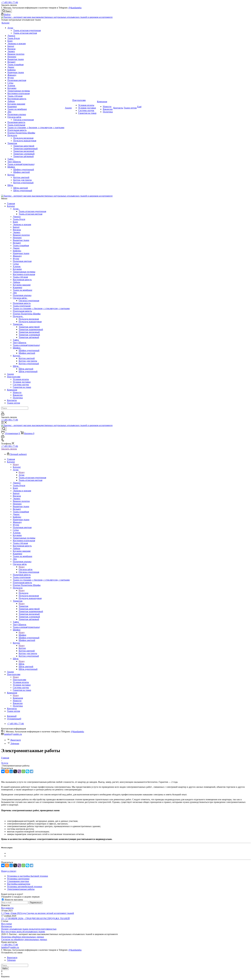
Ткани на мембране (22, 290)
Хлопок (17, 266)
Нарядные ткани (21, 253)
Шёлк (16, 366)
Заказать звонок (9, 449)
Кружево (17, 269)
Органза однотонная (29, 300)
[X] (15, 771)
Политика (18, 397)
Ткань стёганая (20, 277)
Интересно (6, 926)
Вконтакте (15, 740)
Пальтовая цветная (22, 261)
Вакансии (18, 395)
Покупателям (13, 376)
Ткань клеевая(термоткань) (26, 345)
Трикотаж (18, 324)
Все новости (7, 908)
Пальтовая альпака (22, 295)
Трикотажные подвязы (24, 271)
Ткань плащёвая (21, 245)
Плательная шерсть (22, 311)
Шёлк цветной (26, 369)
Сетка (16, 264)
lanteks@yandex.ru (13, 734)
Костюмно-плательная (24, 274)
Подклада (18, 316)
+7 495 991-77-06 (9, 2)
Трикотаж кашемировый (31, 329)
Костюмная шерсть (22, 279)
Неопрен (17, 237)
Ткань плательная (21, 306)
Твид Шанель (19, 342)
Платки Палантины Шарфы (27, 313)
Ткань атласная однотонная (32, 211)
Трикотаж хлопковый (29, 334)
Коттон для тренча (28, 361)
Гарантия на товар (22, 387)
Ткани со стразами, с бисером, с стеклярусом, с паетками (41, 308)
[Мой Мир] (11, 771)
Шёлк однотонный (28, 371)
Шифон (17, 348)
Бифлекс (17, 250)
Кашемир (17, 287)
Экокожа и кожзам (22, 224)
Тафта (16, 340)
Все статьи (6, 923)
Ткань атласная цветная (30, 214)
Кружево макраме (22, 285)
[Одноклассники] (7, 771)
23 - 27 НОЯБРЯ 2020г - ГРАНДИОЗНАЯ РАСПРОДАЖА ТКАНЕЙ (35, 918)
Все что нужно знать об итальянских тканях (23, 931)
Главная (11, 203)
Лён (15, 292)
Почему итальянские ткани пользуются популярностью (28, 929)
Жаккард (17, 256)
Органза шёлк (20, 298)
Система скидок (21, 384)
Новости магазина (13, 899)
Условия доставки (22, 382)
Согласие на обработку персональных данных (24, 939)
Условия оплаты (21, 379)
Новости (17, 392)
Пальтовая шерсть (22, 303)
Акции (10, 374)
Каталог (11, 206)
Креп (15, 222)
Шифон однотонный (29, 350)
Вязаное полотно (21, 235)
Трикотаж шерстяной (29, 327)
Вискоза (17, 229)
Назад (16, 464)
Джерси (17, 216)
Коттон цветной (27, 358)
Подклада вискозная (29, 319)
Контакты (12, 400)
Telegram (14, 743)
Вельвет (17, 243)
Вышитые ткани (21, 240)
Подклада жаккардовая (30, 321)
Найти (5, 968)
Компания (12, 390)
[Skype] (27, 771)
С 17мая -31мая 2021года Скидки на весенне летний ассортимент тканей (37, 913)
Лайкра (16, 282)
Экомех (16, 232)
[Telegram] (31, 771)
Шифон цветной (27, 353)
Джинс (16, 248)
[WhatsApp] (23, 771)
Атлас (16, 208)
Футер (16, 258)
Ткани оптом (13, 403)
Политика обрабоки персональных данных (22, 937)
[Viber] (19, 771)
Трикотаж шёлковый (29, 337)
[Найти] (2, 411)
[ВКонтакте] (3, 771)
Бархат (16, 227)
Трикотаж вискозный (29, 332)
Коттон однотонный (29, 363)
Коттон (17, 355)
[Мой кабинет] (2, 414)
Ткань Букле (19, 219)
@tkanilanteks (75, 7)
